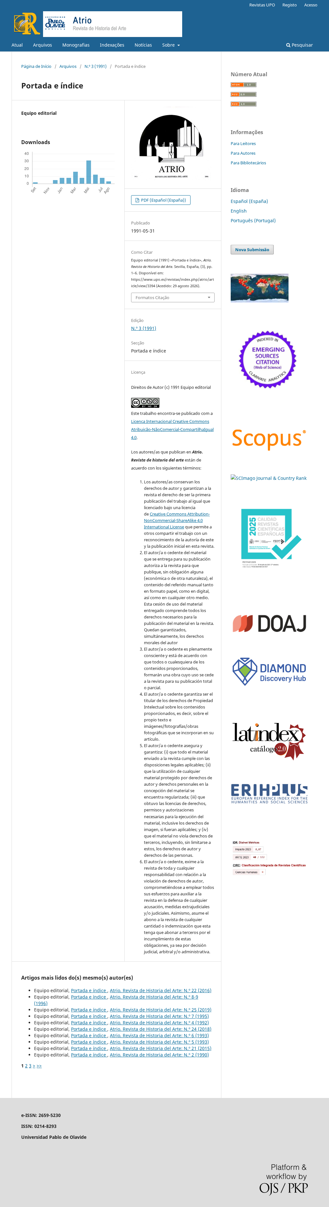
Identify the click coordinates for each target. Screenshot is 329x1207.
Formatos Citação (152, 297)
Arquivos (42, 45)
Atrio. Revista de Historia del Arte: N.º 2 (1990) (159, 1055)
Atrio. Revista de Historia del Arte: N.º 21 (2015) (160, 1048)
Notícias (143, 45)
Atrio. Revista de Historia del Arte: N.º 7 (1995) (159, 1016)
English (239, 211)
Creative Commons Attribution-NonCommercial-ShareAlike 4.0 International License (177, 520)
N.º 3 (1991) (95, 66)
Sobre (169, 45)
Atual (17, 45)
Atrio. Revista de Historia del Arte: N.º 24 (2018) (160, 1029)
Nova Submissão (252, 249)
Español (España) (249, 201)
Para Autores (243, 153)
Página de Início (36, 66)
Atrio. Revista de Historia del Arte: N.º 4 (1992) (159, 1023)
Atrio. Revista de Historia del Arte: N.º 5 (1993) (159, 1042)
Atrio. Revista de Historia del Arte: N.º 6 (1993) (159, 1035)
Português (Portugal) (253, 220)
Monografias (76, 45)
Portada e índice (89, 990)
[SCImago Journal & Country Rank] (269, 478)
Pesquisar (301, 45)
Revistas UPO (262, 5)
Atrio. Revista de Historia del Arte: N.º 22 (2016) (160, 990)
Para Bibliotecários (248, 163)
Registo (289, 5)
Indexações (112, 45)
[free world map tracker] (260, 301)
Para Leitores (243, 143)
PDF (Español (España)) (163, 200)
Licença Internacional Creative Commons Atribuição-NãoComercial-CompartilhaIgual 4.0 (172, 429)
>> (39, 1066)
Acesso (310, 5)
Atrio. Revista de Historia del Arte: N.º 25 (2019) (160, 1010)
